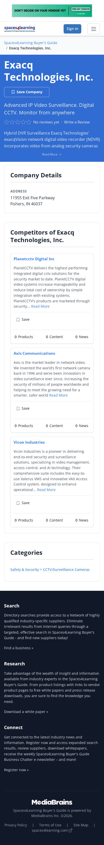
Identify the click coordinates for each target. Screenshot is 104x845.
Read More (40, 306)
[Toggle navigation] (93, 29)
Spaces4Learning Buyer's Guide (30, 42)
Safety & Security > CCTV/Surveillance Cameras (50, 569)
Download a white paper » (26, 711)
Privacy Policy (16, 825)
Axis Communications (34, 353)
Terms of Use (50, 825)
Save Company (29, 91)
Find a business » (18, 647)
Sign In (72, 28)
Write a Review (77, 121)
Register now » (16, 769)
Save (26, 319)
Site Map (80, 825)
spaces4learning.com (50, 830)
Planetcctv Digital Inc (34, 258)
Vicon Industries (29, 442)
